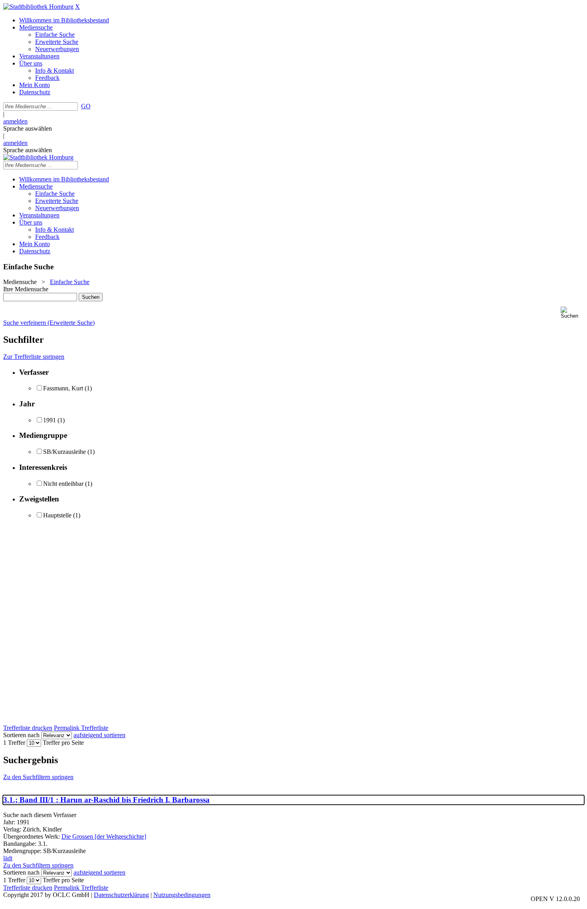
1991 (49, 420)
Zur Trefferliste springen (33, 356)
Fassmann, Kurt (63, 388)
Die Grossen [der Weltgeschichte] (103, 836)
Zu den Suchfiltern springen (38, 777)
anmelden (15, 121)
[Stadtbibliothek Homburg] (38, 6)
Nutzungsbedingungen (181, 894)
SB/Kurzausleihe (64, 451)
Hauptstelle (57, 515)
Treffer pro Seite (63, 742)
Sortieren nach (21, 735)
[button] (572, 312)
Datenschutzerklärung (121, 894)
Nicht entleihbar (63, 483)
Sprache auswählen (27, 128)
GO (86, 106)
